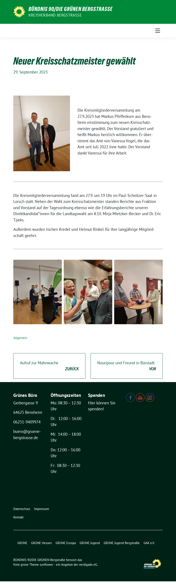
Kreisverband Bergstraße (55, 15)
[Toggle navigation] (158, 30)
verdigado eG (88, 564)
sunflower (46, 564)
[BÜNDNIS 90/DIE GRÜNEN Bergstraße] (19, 11)
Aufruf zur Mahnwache (49, 366)
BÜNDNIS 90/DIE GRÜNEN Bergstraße (71, 9)
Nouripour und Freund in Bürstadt (126, 366)
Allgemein (20, 338)
